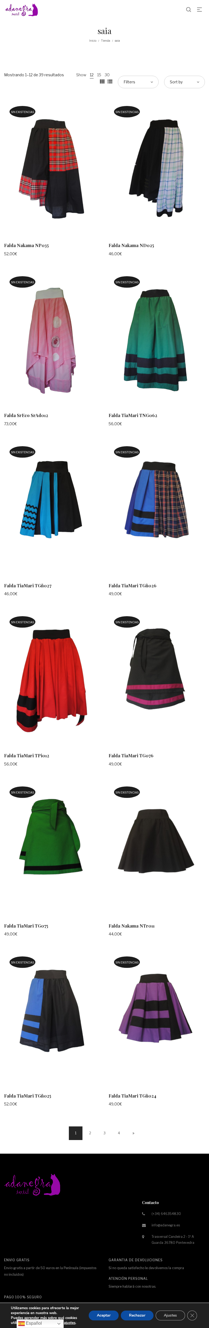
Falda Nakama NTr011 (132, 926)
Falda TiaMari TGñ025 (27, 1096)
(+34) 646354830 (166, 1214)
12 (92, 74)
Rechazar (137, 1315)
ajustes (69, 1322)
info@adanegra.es (166, 1225)
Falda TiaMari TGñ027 (27, 585)
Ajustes (170, 1315)
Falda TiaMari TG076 (131, 755)
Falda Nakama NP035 (26, 245)
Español (33, 1323)
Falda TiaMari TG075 (26, 926)
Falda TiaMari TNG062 (133, 415)
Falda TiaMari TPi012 (26, 755)
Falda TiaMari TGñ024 (132, 1096)
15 (99, 74)
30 (107, 74)
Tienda (105, 40)
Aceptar (103, 1315)
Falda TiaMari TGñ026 (132, 585)
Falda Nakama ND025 (131, 245)
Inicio (92, 40)
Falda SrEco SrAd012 (26, 415)
